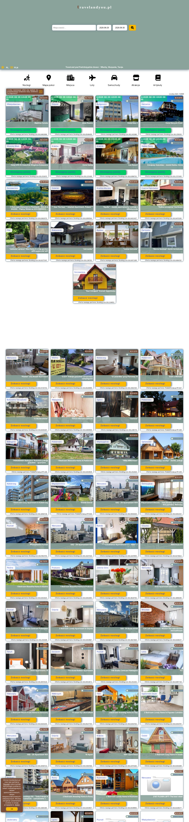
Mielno (55, 358)
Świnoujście (147, 483)
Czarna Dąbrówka (150, 188)
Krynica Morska (104, 188)
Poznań (10, 525)
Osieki (144, 735)
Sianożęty (11, 693)
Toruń (9, 651)
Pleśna (10, 567)
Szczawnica (12, 188)
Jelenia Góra (102, 567)
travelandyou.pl (94, 7)
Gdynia (55, 104)
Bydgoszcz (102, 104)
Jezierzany (12, 819)
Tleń (99, 693)
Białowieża (56, 230)
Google (6, 784)
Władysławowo (14, 104)
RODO (17, 805)
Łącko (54, 819)
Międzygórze (103, 441)
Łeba (144, 651)
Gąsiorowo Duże (149, 693)
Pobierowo (146, 358)
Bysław (100, 230)
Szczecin (56, 651)
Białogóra (11, 441)
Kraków (55, 146)
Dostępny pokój (21, 130)
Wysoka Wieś (13, 146)
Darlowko (146, 230)
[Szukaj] (132, 28)
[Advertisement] (94, 327)
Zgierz (99, 400)
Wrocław (145, 609)
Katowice (146, 104)
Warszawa (11, 358)
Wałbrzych (56, 693)
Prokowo (56, 567)
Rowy (54, 777)
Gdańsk (55, 188)
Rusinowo (101, 777)
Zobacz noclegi (20, 214)
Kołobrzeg (101, 358)
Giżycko (145, 525)
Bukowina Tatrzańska (16, 400)
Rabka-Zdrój (147, 146)
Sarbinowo (146, 441)
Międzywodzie (58, 483)
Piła (8, 230)
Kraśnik (100, 146)
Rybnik (100, 525)
